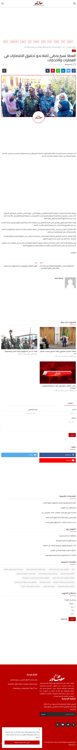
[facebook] (73, 724)
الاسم (74, 410)
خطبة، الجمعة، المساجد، (67, 573)
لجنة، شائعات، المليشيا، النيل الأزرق (26, 573)
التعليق (73, 418)
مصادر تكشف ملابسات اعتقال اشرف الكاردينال (22, 684)
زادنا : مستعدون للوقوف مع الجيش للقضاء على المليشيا (59, 545)
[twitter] (68, 724)
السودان (71, 604)
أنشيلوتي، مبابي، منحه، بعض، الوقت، (58, 569)
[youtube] (63, 724)
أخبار (63, 41)
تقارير (43, 41)
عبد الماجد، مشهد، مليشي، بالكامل (13, 569)
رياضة (50, 41)
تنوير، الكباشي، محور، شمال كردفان (35, 569)
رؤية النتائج (64, 619)
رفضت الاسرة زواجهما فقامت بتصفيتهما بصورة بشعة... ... (59, 503)
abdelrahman (59, 278)
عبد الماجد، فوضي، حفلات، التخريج (30, 586)
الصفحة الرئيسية (71, 47)
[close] (39, 729)
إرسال (72, 435)
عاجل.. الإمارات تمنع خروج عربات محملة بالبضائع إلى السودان (59, 387)
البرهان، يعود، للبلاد (45, 582)
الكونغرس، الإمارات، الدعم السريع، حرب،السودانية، (36, 578)
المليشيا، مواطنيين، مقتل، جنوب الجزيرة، (63, 578)
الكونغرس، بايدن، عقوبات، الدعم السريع (25, 582)
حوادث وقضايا (14, 41)
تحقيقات (36, 41)
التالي (36, 263)
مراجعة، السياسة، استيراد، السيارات (47, 573)
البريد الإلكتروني (32, 410)
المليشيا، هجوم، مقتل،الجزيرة (66, 586)
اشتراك (43, 714)
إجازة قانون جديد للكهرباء (68, 508)
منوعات (23, 41)
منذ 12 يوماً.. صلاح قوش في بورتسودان (25, 688)
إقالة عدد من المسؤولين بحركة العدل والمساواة (20, 351)
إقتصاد (56, 41)
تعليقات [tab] (70, 403)
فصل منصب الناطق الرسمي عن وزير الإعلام (23, 680)
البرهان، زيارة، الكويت (49, 586)
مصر (72, 607)
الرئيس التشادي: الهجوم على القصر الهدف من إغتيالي (20, 266)
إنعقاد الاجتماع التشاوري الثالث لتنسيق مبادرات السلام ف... (58, 352)
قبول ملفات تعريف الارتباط (22, 742)
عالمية (5, 41)
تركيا (72, 614)
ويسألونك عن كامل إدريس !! (67, 536)
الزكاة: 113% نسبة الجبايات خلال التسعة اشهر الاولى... (60, 555)
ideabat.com (72, 744)
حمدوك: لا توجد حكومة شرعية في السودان (63, 550)
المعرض (70, 41)
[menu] (74, 3)
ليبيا (73, 610)
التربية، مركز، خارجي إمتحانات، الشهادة (64, 582)
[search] (2, 3)
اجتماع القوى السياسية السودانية (66, 541)
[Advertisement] (27, 22)
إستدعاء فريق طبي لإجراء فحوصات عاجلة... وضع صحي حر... (58, 513)
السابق (41, 263)
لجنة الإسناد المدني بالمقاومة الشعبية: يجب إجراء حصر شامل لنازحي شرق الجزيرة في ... (57, 267)
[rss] (57, 724)
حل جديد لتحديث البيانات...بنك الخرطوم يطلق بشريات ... (60, 522)
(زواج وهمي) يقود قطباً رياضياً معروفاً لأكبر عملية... (60, 517)
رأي (29, 41)
